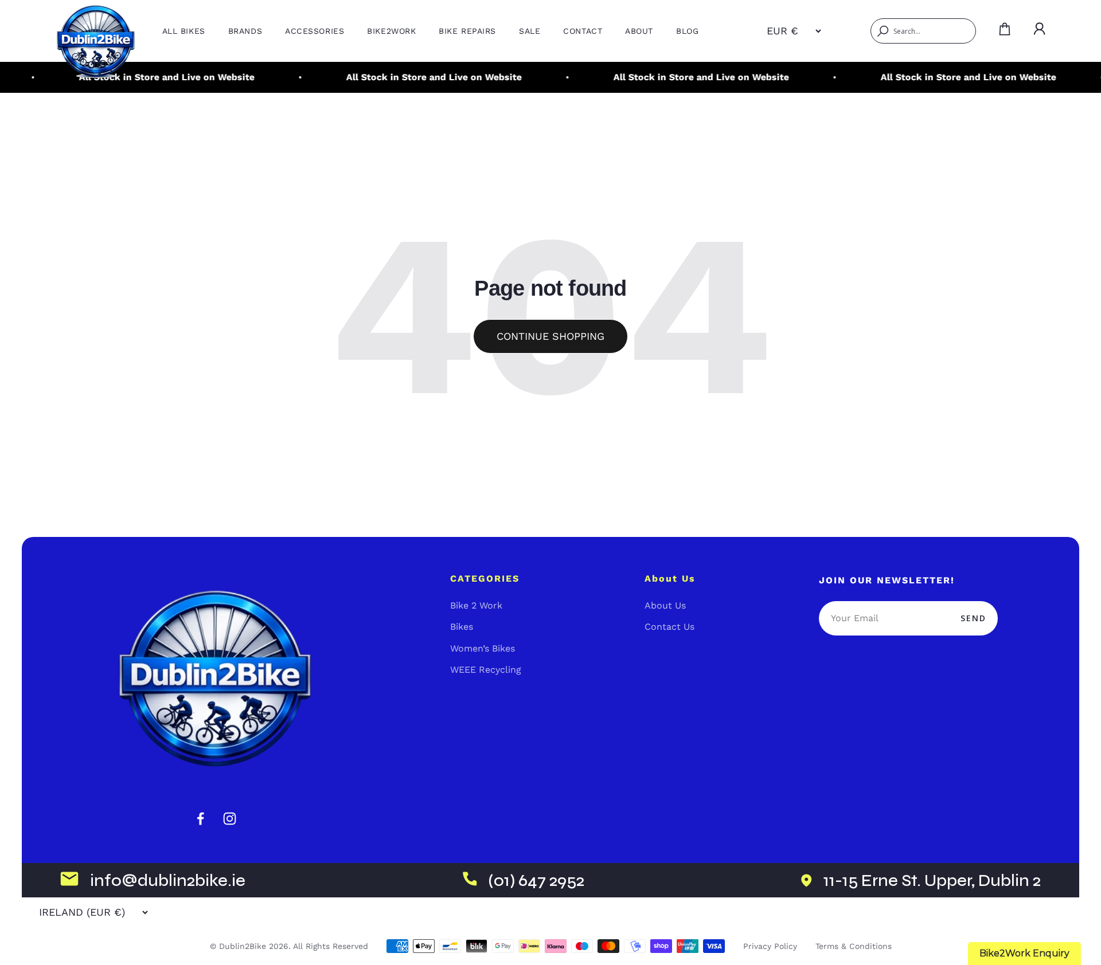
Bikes (461, 626)
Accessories (314, 31)
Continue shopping (550, 336)
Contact (582, 31)
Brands (245, 31)
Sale (529, 31)
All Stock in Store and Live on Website (151, 77)
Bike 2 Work (476, 605)
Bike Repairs (467, 31)
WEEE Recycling (485, 669)
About (639, 31)
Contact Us (669, 626)
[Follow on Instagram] (229, 818)
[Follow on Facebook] (200, 818)
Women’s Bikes (482, 648)
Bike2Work (391, 31)
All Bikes (183, 31)
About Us (665, 605)
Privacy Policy (770, 946)
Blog (687, 31)
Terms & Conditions (853, 946)
